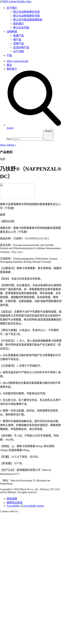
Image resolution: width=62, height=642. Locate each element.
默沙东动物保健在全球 (26, 11)
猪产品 (17, 39)
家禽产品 (18, 35)
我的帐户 (12, 68)
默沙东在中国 (21, 27)
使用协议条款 (14, 502)
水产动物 (18, 51)
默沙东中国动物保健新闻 (27, 19)
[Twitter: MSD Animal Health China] (31, 578)
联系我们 (18, 23)
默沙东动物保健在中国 (26, 15)
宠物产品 (18, 43)
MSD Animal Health (17, 61)
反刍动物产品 (21, 47)
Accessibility (13, 505)
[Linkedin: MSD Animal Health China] (31, 640)
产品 (9, 55)
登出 (9, 64)
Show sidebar (8, 144)
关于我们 (12, 7)
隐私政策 (12, 498)
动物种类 (12, 31)
